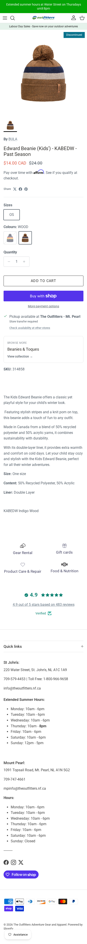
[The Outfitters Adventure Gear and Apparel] (43, 18)
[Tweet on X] (15, 189)
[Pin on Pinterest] (26, 189)
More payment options (43, 306)
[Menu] (5, 18)
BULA (12, 139)
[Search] (15, 18)
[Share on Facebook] (20, 189)
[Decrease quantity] (8, 261)
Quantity (10, 252)
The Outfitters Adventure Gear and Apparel (39, 924)
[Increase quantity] (25, 261)
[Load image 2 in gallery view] (43, 73)
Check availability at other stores (29, 328)
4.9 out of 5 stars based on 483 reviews (44, 604)
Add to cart (43, 281)
